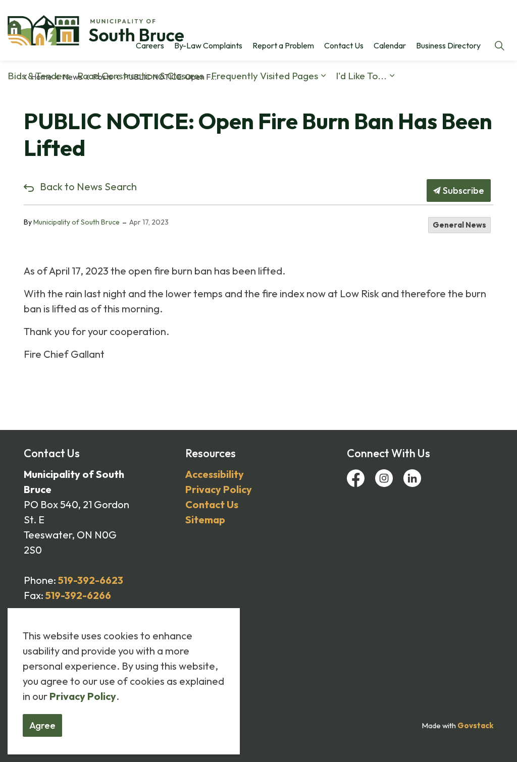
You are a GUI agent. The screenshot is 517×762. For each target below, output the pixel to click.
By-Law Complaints (208, 45)
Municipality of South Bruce (76, 222)
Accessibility (214, 474)
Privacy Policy (218, 489)
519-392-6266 (78, 595)
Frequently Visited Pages (264, 76)
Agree (42, 725)
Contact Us (344, 45)
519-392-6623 (90, 580)
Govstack (475, 725)
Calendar (390, 45)
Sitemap (205, 519)
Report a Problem (283, 45)
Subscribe (462, 190)
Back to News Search (88, 186)
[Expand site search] (499, 45)
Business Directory (448, 45)
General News (459, 225)
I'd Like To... (361, 76)
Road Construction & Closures (140, 76)
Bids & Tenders (39, 76)
